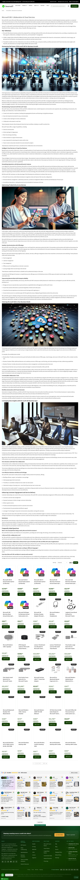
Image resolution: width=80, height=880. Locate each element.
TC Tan (22, 807)
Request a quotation (70, 834)
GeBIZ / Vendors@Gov (73, 1)
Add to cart (5, 594)
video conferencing (6, 845)
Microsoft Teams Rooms (47, 844)
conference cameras (6, 857)
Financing (46, 861)
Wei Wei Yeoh (24, 792)
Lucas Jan (39, 777)
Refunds (36, 869)
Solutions (17, 5)
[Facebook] (5, 861)
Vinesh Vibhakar (8, 807)
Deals (48, 5)
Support (43, 5)
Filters (75, 562)
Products (24, 5)
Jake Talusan (40, 792)
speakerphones (11, 855)
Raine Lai (39, 807)
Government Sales (48, 855)
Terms (33, 869)
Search (56, 849)
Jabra (33, 852)
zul (21, 777)
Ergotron (34, 857)
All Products (23, 845)
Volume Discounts (48, 858)
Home (3, 10)
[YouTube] (11, 861)
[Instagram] (8, 861)
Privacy (29, 869)
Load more (40, 822)
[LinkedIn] (3, 861)
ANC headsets (5, 855)
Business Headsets (23, 856)
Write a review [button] (74, 772)
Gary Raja (55, 807)
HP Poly (34, 846)
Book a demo (60, 834)
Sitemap (57, 857)
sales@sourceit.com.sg (63, 1)
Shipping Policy (58, 852)
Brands (30, 5)
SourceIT (4, 26)
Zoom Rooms (47, 848)
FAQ (56, 844)
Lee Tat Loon (72, 807)
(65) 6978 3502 (53, 1)
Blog (56, 846)
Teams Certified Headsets (24, 860)
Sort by (54, 562)
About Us (36, 5)
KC (53, 792)
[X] (16, 861)
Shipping (41, 869)
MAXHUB (34, 849)
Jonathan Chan (73, 792)
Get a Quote (74, 6)
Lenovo (34, 855)
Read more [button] (3, 788)
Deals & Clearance (25, 864)
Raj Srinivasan (8, 792)
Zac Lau (71, 777)
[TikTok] (13, 861)
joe (54, 777)
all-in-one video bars (11, 853)
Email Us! (5, 878)
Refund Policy (58, 855)
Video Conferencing (24, 848)
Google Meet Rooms (46, 852)
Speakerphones (24, 852)
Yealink (33, 844)
